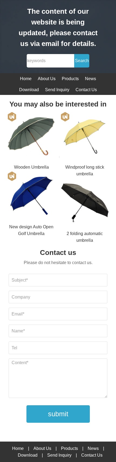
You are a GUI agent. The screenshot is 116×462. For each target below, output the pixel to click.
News (90, 78)
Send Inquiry (57, 89)
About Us (47, 78)
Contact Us (86, 89)
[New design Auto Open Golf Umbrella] (31, 196)
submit (58, 414)
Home (26, 78)
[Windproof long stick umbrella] (84, 137)
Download (29, 89)
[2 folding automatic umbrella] (84, 203)
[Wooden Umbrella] (31, 137)
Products (70, 78)
